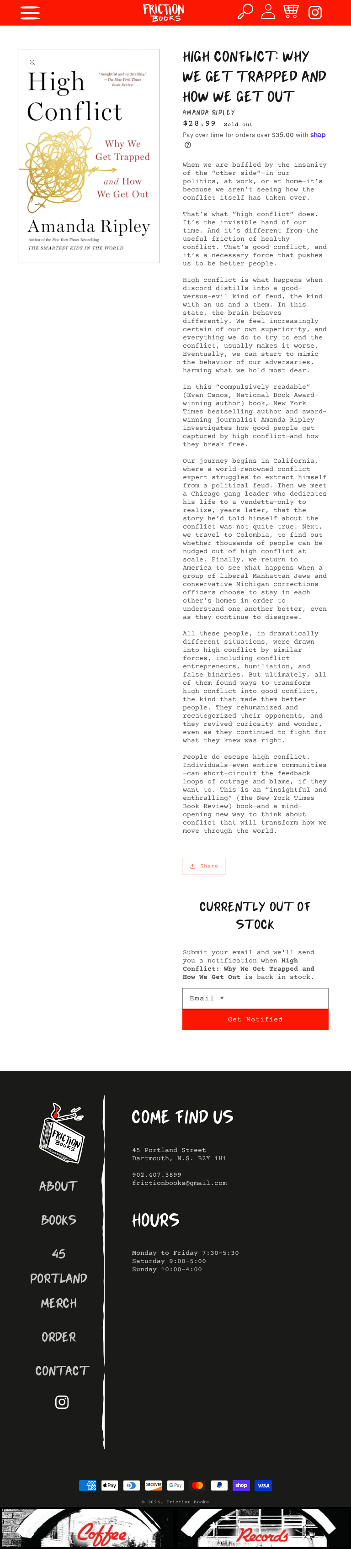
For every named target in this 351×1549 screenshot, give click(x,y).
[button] (30, 12)
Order (59, 1339)
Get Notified (255, 1020)
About (59, 1188)
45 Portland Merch (58, 1280)
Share (209, 866)
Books (59, 1222)
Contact (62, 1372)
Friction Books (187, 1502)
